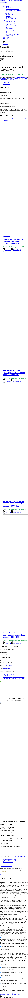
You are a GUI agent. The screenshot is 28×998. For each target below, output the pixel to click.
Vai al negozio (9, 14)
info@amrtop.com (8, 665)
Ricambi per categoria (11, 23)
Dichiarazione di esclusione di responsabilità (14, 678)
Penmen (10, 78)
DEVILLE (21, 77)
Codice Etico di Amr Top (12, 9)
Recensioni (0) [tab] (6, 84)
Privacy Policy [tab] (3, 986)
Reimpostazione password (12, 34)
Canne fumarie (9, 24)
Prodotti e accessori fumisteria (13, 25)
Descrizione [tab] (6, 82)
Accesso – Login (10, 30)
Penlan (6, 78)
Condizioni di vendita (11, 18)
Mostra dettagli (17, 250)
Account (8, 31)
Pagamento (9, 17)
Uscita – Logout (10, 35)
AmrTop (12, 856)
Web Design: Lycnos (20, 856)
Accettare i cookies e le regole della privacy (10, 994)
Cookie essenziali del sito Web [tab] (7, 897)
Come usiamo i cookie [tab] (5, 878)
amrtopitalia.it (6, 668)
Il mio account (6, 675)
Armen (16, 77)
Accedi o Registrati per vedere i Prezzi (12, 74)
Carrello (8, 16)
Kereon (2, 78)
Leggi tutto (8, 250)
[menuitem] (15, 4)
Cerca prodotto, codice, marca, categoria (10, 50)
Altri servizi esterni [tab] (4, 949)
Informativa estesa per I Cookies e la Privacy (14, 677)
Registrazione (9, 28)
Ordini (7, 33)
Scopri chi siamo (10, 7)
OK (1, 874)
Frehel (25, 77)
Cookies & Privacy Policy (6, 993)
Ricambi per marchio (11, 21)
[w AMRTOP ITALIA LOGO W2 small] (14, 2)
